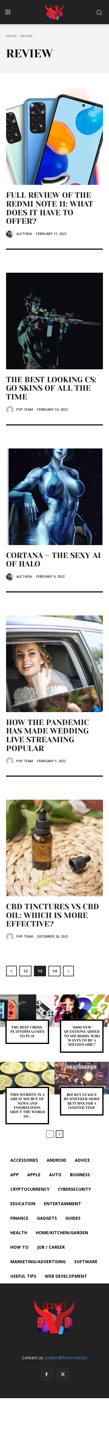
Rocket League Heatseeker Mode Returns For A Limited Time (82, 1101)
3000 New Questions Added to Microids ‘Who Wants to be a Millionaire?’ (82, 1036)
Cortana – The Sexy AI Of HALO (53, 560)
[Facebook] (46, 1375)
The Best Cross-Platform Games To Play (27, 1031)
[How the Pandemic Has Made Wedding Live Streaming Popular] (54, 663)
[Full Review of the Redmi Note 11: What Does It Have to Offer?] (54, 136)
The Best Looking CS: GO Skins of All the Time (51, 388)
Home (11, 35)
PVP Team (24, 409)
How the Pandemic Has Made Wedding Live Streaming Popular (47, 735)
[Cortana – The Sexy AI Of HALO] (54, 496)
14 (54, 971)
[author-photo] (10, 234)
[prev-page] (11, 971)
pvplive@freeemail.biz (66, 1357)
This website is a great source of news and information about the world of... (27, 1106)
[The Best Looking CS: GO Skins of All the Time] (54, 321)
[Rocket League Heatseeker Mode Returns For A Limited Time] (81, 1078)
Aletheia (24, 233)
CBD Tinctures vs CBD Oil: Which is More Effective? (52, 915)
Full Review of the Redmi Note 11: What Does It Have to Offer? (49, 208)
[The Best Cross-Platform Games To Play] (27, 1010)
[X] (63, 1375)
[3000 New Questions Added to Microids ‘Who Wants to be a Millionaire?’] (81, 1010)
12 (25, 971)
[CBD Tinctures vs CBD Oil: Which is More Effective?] (54, 848)
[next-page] (68, 971)
